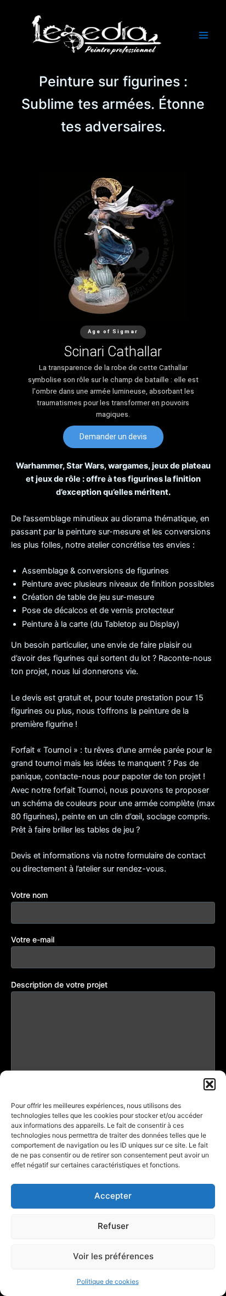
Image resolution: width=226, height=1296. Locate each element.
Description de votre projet (59, 984)
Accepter (113, 1195)
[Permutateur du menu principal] (203, 35)
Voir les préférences (113, 1256)
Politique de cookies (108, 1281)
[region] (113, 310)
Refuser (113, 1226)
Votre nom (29, 895)
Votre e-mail (32, 939)
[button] (209, 1084)
